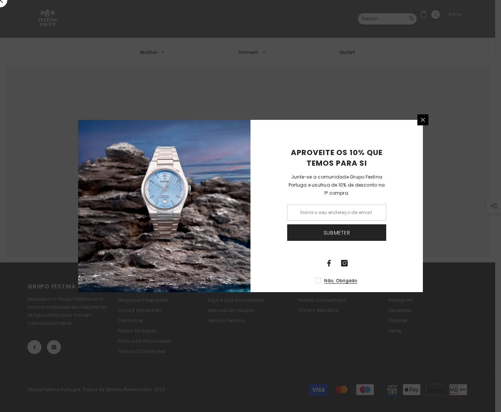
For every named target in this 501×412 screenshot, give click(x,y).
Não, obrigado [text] (340, 280)
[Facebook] (329, 263)
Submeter (336, 232)
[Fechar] (422, 119)
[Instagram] (344, 263)
